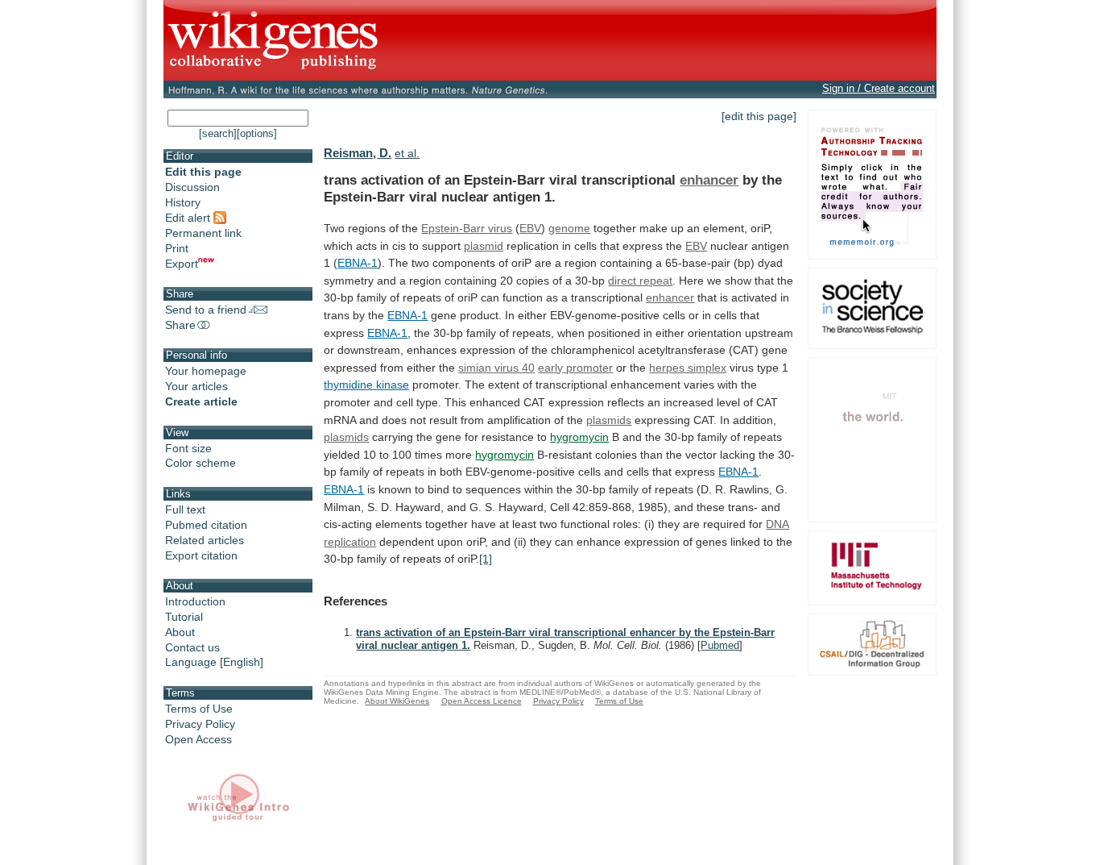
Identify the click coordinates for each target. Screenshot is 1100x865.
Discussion (192, 187)
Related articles (204, 540)
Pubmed (720, 645)
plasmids (608, 420)
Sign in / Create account (878, 88)
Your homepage (205, 370)
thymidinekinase (366, 384)
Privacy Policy (200, 723)
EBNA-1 (357, 262)
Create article (201, 401)
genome (569, 228)
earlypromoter (575, 367)
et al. (407, 153)
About (180, 632)
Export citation (201, 555)
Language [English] (214, 661)
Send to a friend (205, 309)
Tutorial (184, 616)
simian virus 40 (496, 367)
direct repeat (640, 280)
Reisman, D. (357, 153)
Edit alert (189, 217)
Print (176, 248)
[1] (485, 558)
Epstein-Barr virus (466, 228)
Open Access (198, 739)
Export (181, 263)
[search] (218, 133)
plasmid (483, 245)
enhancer (709, 180)
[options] (257, 133)
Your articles (196, 386)
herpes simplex (687, 367)
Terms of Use (199, 708)
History (183, 202)
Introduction (195, 601)
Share (180, 324)
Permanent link (203, 233)
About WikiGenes (397, 701)
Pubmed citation (206, 524)
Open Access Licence (481, 701)
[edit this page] (759, 116)
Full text (185, 509)
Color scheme (200, 462)
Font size (188, 448)
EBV (530, 228)
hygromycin (579, 436)
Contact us (192, 647)
